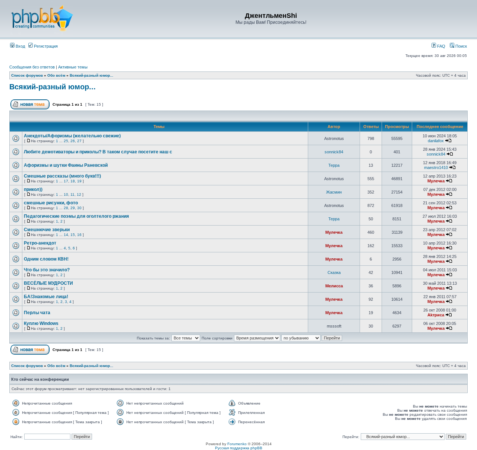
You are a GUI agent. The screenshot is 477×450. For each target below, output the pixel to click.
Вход (20, 46)
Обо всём (56, 75)
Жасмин (334, 192)
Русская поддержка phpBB (238, 448)
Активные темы (73, 67)
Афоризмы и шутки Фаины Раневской (66, 165)
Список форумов (27, 75)
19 (79, 181)
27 (79, 141)
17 (66, 181)
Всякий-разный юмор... (91, 75)
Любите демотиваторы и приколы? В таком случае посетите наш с (98, 151)
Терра (333, 165)
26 (72, 141)
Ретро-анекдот (40, 243)
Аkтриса (435, 315)
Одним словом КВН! (46, 259)
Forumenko (237, 444)
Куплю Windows (41, 323)
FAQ (440, 46)
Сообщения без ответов (32, 67)
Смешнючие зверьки (47, 229)
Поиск (460, 46)
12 (79, 194)
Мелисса (334, 286)
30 (79, 208)
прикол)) (33, 189)
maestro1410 (436, 167)
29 (72, 208)
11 (72, 194)
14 (66, 235)
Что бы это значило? (47, 269)
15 (72, 235)
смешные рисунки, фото (51, 202)
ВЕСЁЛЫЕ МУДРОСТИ (48, 283)
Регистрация (45, 46)
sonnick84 (334, 152)
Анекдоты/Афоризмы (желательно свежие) (72, 135)
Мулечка (436, 181)
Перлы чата (37, 312)
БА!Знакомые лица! (46, 296)
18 (72, 181)
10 (66, 194)
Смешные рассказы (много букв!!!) (62, 176)
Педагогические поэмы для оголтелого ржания (76, 216)
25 (66, 141)
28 (66, 208)
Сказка (334, 272)
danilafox (436, 140)
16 (79, 235)
